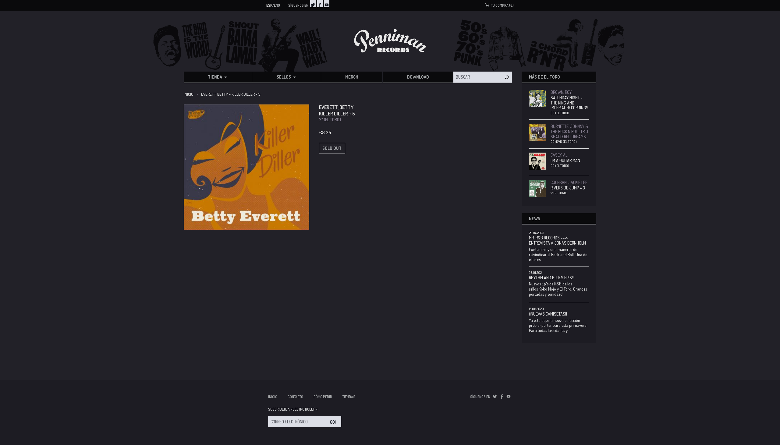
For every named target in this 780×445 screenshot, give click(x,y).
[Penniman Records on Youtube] (326, 3)
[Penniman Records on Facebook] (320, 3)
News (534, 218)
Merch (351, 76)
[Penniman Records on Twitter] (313, 3)
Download (418, 76)
